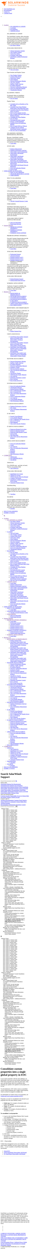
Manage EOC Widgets (8, 859)
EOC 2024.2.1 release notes (10, 829)
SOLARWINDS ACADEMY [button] (14, 520)
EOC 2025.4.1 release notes (10, 819)
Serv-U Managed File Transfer (18, 390)
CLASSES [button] (10, 531)
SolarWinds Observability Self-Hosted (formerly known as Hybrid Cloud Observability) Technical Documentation (19, 644)
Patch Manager (14, 422)
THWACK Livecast (15, 475)
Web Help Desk (14, 435)
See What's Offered (15, 45)
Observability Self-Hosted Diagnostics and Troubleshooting (18, 159)
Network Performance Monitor (18, 81)
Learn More (13, 143)
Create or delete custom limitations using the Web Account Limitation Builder (15, 925)
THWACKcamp (15, 797)
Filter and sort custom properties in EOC (15, 918)
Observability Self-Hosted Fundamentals (16, 154)
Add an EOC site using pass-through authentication (14, 882)
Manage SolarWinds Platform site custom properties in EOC (13, 911)
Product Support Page (15, 331)
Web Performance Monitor (17, 401)
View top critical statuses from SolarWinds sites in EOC (12, 895)
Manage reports (7, 906)
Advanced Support (15, 255)
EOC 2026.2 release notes (9, 812)
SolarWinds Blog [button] (11, 761)
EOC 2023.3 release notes (9, 840)
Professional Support (15, 254)
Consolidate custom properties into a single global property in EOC (14, 920)
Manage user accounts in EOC (10, 927)
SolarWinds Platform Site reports (11, 865)
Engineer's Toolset (15, 367)
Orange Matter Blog (21, 802)
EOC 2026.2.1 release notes (10, 811)
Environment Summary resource (13, 933)
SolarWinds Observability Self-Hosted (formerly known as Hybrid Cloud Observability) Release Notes (14, 791)
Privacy (12, 1242)
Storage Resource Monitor (17, 389)
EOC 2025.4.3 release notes (10, 816)
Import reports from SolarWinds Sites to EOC (15, 908)
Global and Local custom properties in (12, 1096)
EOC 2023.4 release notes (9, 837)
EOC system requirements (9, 846)
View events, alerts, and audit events (14, 902)
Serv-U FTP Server (15, 420)
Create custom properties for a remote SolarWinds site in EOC (14, 914)
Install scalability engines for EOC (11, 848)
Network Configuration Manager (18, 87)
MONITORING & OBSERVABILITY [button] (17, 639)
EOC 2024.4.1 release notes (10, 827)
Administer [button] (4, 870)
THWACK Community (10, 802)
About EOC (7, 1151)
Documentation (8, 10)
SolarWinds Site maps (8, 861)
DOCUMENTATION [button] (12, 745)
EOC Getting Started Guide (10, 850)
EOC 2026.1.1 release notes (10, 814)
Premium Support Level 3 (16, 260)
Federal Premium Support (16, 279)
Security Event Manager (16, 416)
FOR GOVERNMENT (18, 1238)
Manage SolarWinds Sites (9, 878)
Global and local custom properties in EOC (14, 923)
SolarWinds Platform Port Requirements (11, 784)
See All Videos (14, 98)
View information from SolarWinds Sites (13, 888)
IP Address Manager (15, 85)
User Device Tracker (15, 373)
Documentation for (5, 804)
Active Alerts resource (10, 934)
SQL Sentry (13, 408)
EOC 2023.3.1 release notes (10, 838)
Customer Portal (8, 13)
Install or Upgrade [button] (6, 842)
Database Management (16, 149)
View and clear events (10, 901)
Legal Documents (5, 1242)
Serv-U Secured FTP (15, 392)
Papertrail (12, 451)
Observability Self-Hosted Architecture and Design (16, 157)
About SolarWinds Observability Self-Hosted (15, 1152)
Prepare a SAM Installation (17, 121)
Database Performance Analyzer (18, 150)
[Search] (16, 806)
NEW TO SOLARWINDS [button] (14, 608)
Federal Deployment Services (17, 280)
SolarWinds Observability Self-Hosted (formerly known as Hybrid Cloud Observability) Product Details (19, 649)
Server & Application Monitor (17, 88)
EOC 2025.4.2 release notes (10, 818)
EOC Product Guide (8, 871)
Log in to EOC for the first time (11, 854)
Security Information (6, 1243)
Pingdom (12, 452)
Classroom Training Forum (17, 482)
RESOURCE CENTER (7, 1235)
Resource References (8, 931)
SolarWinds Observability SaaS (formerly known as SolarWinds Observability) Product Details (18, 354)
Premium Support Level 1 (16, 257)
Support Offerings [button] (8, 225)
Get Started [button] (4, 849)
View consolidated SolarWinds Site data (15, 891)
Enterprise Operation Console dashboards (13, 858)
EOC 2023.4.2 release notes (10, 835)
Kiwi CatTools (14, 379)
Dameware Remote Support (17, 430)
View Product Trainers (16, 52)
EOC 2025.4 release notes (9, 820)
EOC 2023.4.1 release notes (10, 836)
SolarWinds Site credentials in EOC (14, 880)
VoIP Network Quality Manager (18, 374)
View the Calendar (15, 82)
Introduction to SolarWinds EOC (11, 872)
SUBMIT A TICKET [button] (9, 768)
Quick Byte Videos (15, 53)
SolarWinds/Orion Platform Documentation (11, 785)
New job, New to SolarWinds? (18, 130)
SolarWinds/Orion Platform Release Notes (11, 787)
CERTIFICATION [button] (12, 581)
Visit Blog (12, 494)
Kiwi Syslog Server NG (16, 380)
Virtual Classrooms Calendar (17, 51)
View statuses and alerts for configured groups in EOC (14, 898)
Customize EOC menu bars (11, 889)
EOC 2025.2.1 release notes (10, 821)
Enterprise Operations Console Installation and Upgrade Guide (13, 844)
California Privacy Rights (20, 1242)
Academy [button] (6, 25)
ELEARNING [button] (11, 551)
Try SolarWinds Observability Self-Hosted (14, 1154)
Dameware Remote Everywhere (18, 429)
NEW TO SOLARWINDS (11, 511)
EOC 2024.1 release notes (9, 833)
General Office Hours (15, 76)
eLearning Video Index (16, 55)
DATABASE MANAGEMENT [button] (15, 702)
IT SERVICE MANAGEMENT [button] (15, 720)
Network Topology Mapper (17, 369)
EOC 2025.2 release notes (9, 823)
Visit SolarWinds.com (9, 9)
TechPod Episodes (5, 803)
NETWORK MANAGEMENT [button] (15, 662)
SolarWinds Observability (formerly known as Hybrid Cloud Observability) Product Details (19, 344)
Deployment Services (15, 224)
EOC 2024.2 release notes (9, 831)
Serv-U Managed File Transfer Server (19, 419)
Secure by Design (21, 796)
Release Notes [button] (5, 808)
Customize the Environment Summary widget (14, 893)
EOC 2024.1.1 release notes (10, 832)
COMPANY (4, 1233)
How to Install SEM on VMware (18, 126)
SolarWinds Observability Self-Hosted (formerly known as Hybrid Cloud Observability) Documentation (14, 788)
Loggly (12, 445)
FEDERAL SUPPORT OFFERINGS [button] (16, 630)
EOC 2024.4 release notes (9, 828)
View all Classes (14, 69)
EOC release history (8, 841)
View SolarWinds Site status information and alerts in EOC (13, 863)
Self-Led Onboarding (15, 222)
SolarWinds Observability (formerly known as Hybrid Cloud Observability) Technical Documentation (19, 339)
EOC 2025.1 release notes (9, 825)
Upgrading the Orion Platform (17, 117)
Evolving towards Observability (9, 796)
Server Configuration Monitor (17, 396)
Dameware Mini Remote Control (18, 432)
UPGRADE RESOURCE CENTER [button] (16, 611)
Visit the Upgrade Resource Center (19, 201)
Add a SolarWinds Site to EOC (11, 855)
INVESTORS (11, 1233)
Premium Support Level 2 (16, 258)
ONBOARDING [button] (11, 614)
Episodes (12, 508)
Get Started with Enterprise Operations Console (13, 852)
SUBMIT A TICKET (9, 512)
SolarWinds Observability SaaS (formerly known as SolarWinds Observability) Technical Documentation (18, 349)
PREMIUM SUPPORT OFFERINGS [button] (16, 620)
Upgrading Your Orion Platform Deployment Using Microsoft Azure (19, 107)
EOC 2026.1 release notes (9, 815)
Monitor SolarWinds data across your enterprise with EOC (12, 874)
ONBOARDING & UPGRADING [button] (13, 171)
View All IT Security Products (18, 423)
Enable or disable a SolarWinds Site (14, 887)
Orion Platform (14, 79)
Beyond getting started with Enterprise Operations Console (12, 867)
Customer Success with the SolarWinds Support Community (18, 128)
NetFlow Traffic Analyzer (16, 84)
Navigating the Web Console (17, 120)
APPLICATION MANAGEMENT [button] (16, 731)
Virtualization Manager (16, 90)
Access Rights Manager (16, 399)
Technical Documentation (7, 800)
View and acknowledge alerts (12, 900)
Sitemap (9, 1245)
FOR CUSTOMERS (6, 1238)
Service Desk (13, 169)
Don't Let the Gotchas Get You (18, 112)
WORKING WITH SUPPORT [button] (15, 634)
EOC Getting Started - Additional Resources (14, 868)
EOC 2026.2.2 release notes (10, 810)
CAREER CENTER (20, 1233)
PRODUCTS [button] (7, 292)
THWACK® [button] (10, 748)
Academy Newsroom (15, 478)
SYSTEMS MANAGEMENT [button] (15, 684)
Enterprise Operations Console (18, 377)
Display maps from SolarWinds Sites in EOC (14, 904)
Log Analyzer (13, 376)
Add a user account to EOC (10, 857)
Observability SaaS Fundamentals (18, 152)
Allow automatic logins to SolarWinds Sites (14, 885)
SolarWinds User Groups (16, 474)
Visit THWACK (14, 468)
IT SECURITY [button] (11, 709)
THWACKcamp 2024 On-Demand (19, 477)
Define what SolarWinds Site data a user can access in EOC (15, 929)
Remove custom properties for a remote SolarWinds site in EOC (14, 916)
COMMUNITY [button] (8, 455)
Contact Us (7, 11)
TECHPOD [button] (10, 764)
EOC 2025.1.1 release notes (10, 824)
